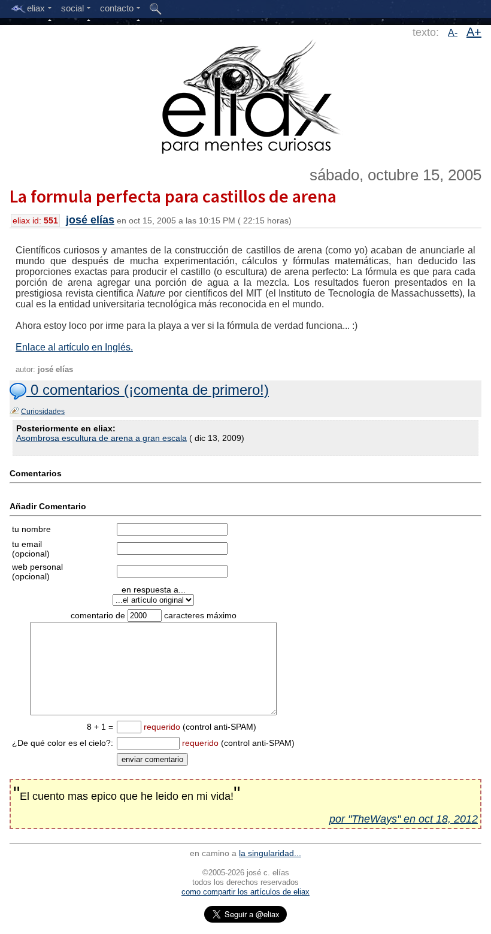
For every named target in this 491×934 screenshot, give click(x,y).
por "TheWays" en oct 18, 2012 (403, 819)
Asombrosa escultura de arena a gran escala (101, 438)
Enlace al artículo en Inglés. (74, 347)
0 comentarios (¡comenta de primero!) (147, 390)
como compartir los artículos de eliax (245, 891)
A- (452, 33)
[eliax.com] (245, 94)
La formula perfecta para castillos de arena (173, 196)
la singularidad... (270, 853)
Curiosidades (43, 411)
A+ (473, 31)
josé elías (90, 220)
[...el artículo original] (153, 599)
